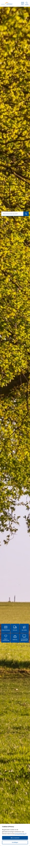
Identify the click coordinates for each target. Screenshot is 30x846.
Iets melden (24, 630)
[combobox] (15, 214)
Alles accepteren (15, 838)
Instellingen (15, 842)
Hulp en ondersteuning (5, 639)
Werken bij (15, 639)
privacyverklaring (20, 833)
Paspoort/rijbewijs (6, 630)
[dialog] (15, 835)
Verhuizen (15, 630)
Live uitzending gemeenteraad (24, 639)
